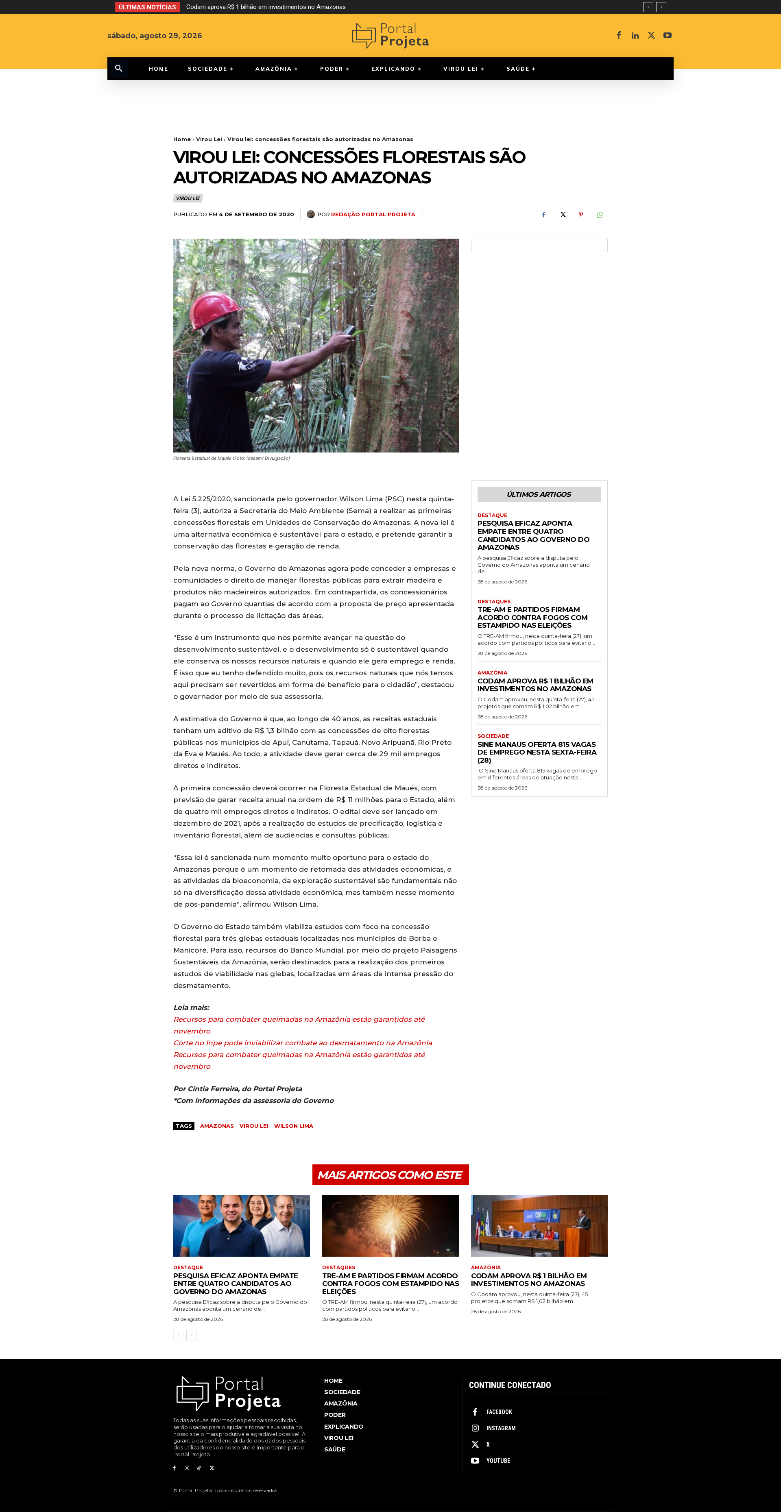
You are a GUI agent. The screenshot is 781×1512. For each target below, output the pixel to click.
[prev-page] (178, 1335)
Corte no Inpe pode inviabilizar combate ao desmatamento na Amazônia (302, 1043)
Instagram (501, 1428)
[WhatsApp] (599, 215)
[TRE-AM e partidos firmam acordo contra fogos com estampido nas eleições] (390, 1226)
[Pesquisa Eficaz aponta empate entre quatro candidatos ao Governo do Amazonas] (241, 1226)
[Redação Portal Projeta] (312, 214)
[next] (661, 7)
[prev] (648, 7)
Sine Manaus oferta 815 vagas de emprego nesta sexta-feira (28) (273, 7)
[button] (119, 69)
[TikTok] (199, 1468)
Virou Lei (209, 139)
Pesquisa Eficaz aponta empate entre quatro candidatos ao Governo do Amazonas (533, 535)
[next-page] (191, 1335)
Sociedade (493, 736)
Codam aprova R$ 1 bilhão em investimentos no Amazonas (535, 685)
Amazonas (217, 1126)
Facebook (499, 1412)
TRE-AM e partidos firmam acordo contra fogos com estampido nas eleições (533, 617)
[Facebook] (619, 36)
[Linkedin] (635, 36)
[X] (651, 36)
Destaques (494, 602)
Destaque (492, 515)
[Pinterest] (581, 215)
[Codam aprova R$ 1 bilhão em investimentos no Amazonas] (539, 1226)
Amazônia (492, 673)
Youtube (498, 1461)
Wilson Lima (293, 1126)
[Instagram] (187, 1468)
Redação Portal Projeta (373, 214)
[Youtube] (667, 36)
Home (182, 139)
